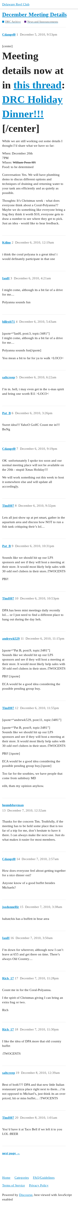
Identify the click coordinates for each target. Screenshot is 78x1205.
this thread (37, 85)
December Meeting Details (34, 14)
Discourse (25, 1195)
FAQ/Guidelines (44, 1177)
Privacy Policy (39, 1185)
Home (6, 1177)
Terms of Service (13, 1185)
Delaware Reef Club (15, 4)
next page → (11, 1153)
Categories (22, 1177)
